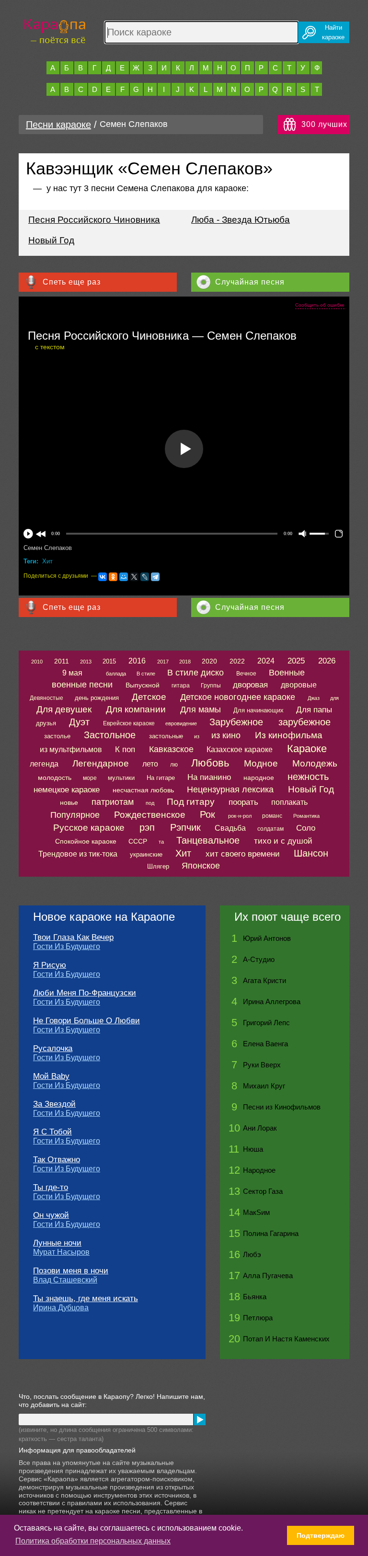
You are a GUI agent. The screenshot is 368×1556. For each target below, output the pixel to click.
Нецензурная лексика (230, 789)
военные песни (82, 684)
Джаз (314, 698)
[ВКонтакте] (102, 576)
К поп (125, 749)
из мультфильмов (71, 749)
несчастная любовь (143, 790)
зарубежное (304, 722)
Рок (207, 814)
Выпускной (143, 685)
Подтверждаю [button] (321, 1535)
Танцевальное (208, 840)
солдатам (270, 828)
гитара (181, 685)
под (150, 803)
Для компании (136, 709)
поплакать (289, 802)
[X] (134, 576)
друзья (46, 723)
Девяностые (46, 698)
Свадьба (230, 828)
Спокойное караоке (85, 841)
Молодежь (314, 763)
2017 (163, 661)
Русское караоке (89, 828)
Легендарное (100, 763)
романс (272, 815)
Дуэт (79, 722)
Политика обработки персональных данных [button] (93, 1541)
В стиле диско (195, 672)
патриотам (113, 802)
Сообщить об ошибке (320, 305)
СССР (137, 841)
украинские (146, 854)
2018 (185, 661)
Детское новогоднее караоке (237, 697)
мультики (121, 777)
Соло (305, 828)
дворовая (250, 684)
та (161, 842)
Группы (211, 685)
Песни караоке (58, 124)
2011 (61, 661)
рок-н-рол (240, 816)
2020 (209, 661)
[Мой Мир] (123, 576)
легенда (44, 764)
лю (174, 764)
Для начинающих (258, 710)
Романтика (306, 816)
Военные (287, 672)
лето (150, 764)
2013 (86, 661)
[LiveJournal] (144, 576)
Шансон (311, 853)
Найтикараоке (333, 32)
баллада (116, 673)
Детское (149, 697)
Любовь (210, 763)
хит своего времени (243, 853)
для (334, 698)
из (196, 736)
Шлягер (158, 866)
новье (69, 802)
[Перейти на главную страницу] (54, 30)
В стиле (146, 673)
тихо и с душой (283, 841)
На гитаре (161, 777)
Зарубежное (236, 722)
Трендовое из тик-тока (77, 854)
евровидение (181, 723)
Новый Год (51, 240)
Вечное (246, 673)
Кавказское (171, 749)
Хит (47, 561)
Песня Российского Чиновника (94, 220)
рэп (147, 827)
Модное (261, 763)
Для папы (314, 709)
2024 (266, 661)
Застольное (110, 735)
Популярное (75, 815)
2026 (326, 660)
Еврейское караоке (129, 723)
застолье (57, 736)
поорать (243, 802)
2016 (137, 661)
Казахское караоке (240, 749)
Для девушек (64, 709)
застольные (166, 736)
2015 (109, 661)
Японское (201, 865)
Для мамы (200, 709)
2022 (237, 661)
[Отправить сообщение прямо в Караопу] (200, 1419)
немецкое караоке (67, 789)
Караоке (307, 749)
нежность (308, 776)
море (90, 778)
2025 (296, 660)
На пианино (209, 777)
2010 (37, 661)
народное (258, 777)
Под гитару (191, 802)
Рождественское (149, 815)
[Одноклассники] (113, 576)
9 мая (72, 673)
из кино (226, 735)
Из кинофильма (288, 735)
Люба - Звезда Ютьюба (240, 220)
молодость (54, 777)
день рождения (97, 697)
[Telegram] (155, 576)
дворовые (299, 685)
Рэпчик (185, 827)
